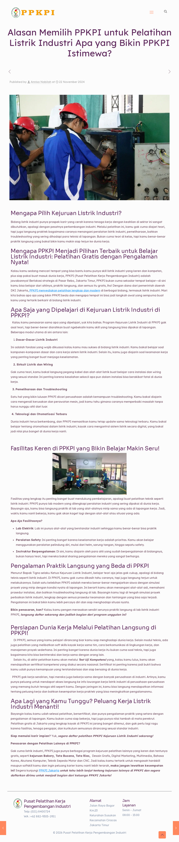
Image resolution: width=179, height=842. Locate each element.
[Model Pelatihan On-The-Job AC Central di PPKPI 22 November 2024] (176, 828)
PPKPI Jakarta (49, 770)
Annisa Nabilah (41, 82)
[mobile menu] (152, 12)
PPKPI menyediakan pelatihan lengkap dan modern (64, 290)
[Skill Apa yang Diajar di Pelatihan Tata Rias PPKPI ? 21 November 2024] (3, 828)
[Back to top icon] (162, 835)
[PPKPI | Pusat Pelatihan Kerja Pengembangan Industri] (33, 12)
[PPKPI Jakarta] (18, 803)
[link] (18, 803)
